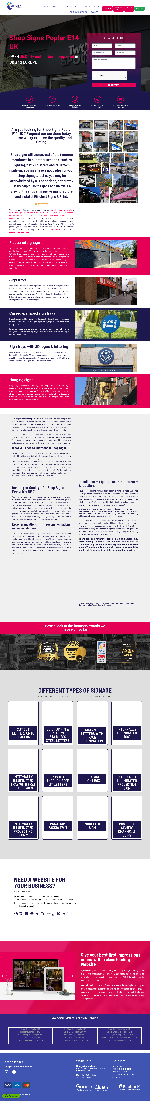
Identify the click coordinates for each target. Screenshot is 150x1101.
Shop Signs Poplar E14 (30, 1029)
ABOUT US (57, 7)
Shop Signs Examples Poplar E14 (119, 1035)
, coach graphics (54, 215)
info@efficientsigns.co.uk (18, 1066)
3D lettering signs (31, 212)
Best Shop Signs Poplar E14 (74, 1037)
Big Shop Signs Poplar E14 (75, 1029)
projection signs (45, 212)
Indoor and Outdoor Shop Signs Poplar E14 (119, 1037)
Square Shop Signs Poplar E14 (75, 1040)
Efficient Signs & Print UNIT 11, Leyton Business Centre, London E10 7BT (90, 1068)
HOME (47, 7)
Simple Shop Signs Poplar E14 (30, 1035)
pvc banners (68, 212)
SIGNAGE (70, 7)
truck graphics (31, 215)
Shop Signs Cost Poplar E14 (119, 1029)
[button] (2, 976)
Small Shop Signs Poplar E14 (30, 1037)
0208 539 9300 (56, 229)
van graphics (68, 210)
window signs (58, 212)
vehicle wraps (56, 210)
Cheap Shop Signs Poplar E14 (119, 1032)
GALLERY (95, 12)
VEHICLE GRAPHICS (88, 7)
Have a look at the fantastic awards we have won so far (75, 627)
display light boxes (16, 215)
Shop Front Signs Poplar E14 (30, 1032)
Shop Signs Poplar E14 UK (75, 1032)
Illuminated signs (16, 212)
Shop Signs (43, 215)
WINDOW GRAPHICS (78, 12)
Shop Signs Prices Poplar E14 (30, 1040)
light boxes (92, 523)
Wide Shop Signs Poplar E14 (119, 1040)
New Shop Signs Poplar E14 (74, 1035)
